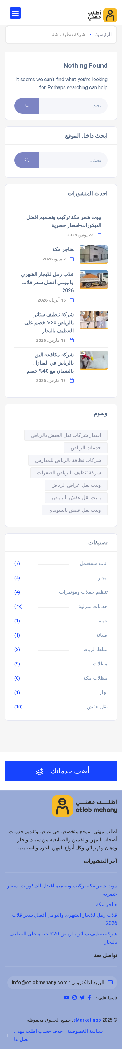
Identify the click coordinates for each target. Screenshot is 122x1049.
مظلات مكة (95, 678)
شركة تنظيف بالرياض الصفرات (69, 473)
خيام (103, 621)
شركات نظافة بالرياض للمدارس (68, 460)
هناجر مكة (63, 249)
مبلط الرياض (94, 649)
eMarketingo (87, 1020)
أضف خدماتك (69, 771)
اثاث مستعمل (94, 563)
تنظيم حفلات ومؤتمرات (83, 592)
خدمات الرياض (86, 448)
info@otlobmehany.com (40, 982)
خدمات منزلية (93, 606)
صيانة (102, 635)
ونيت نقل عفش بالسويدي (74, 510)
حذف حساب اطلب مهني (38, 1031)
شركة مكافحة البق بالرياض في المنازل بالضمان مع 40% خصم (50, 363)
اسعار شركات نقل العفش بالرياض (66, 435)
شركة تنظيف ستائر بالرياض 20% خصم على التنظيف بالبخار (49, 323)
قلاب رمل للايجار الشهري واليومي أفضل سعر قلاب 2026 (47, 282)
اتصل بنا (22, 1039)
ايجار (103, 578)
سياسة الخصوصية (85, 1031)
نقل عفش (97, 707)
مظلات (100, 664)
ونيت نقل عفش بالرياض (76, 497)
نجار (103, 692)
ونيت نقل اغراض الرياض (76, 485)
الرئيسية (103, 34)
